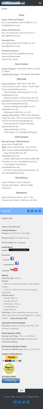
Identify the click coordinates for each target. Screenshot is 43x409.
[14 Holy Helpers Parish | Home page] (17, 3)
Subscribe (21, 242)
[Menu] (40, 3)
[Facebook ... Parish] (28, 211)
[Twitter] (36, 211)
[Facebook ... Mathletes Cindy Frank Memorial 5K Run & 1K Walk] (39, 211)
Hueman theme (33, 397)
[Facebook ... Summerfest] (32, 211)
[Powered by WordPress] (13, 397)
